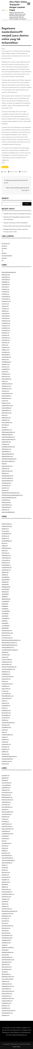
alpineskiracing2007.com (8, 976)
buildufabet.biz (5, 628)
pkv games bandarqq (7, 255)
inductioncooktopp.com (7, 478)
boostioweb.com (6, 277)
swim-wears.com (6, 804)
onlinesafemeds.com (7, 567)
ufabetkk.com (5, 887)
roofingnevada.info (6, 483)
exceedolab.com (6, 369)
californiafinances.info (7, 938)
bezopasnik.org (5, 921)
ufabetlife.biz (5, 596)
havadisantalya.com (6, 533)
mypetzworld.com (6, 679)
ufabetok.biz (5, 621)
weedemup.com (5, 468)
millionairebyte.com (6, 507)
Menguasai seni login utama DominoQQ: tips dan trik (16, 181)
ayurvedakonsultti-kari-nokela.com (10, 650)
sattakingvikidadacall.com (8, 454)
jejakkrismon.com (6, 882)
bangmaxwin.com (6, 928)
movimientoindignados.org (8, 722)
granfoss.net (5, 972)
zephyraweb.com (6, 316)
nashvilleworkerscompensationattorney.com (12, 495)
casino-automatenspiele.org (8, 860)
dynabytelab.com (6, 284)
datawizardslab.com (6, 379)
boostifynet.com (5, 333)
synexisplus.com (5, 289)
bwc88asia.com (5, 686)
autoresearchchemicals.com (8, 1010)
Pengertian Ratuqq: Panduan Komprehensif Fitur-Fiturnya (17, 214)
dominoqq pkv (16, 1030)
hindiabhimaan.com (6, 1003)
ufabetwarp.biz (5, 572)
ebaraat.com (5, 550)
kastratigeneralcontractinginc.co (9, 642)
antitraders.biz (5, 652)
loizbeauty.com (5, 875)
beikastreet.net (5, 778)
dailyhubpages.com (6, 449)
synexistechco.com (6, 301)
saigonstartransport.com (7, 925)
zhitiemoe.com (5, 739)
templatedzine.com (6, 710)
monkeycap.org (5, 838)
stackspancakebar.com (7, 957)
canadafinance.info (6, 940)
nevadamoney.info (6, 942)
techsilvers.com (5, 703)
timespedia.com (5, 879)
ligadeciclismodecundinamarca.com (10, 493)
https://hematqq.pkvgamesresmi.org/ (18, 1035)
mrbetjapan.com (6, 899)
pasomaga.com (5, 754)
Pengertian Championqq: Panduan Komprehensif (15, 223)
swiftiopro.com (5, 359)
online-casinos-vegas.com (8, 991)
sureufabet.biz (5, 608)
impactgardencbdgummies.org (9, 756)
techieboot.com (5, 538)
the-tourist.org (5, 846)
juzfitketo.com (5, 751)
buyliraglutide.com (6, 565)
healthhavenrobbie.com (7, 434)
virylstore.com (5, 819)
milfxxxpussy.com (6, 725)
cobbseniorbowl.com (7, 662)
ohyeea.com (5, 737)
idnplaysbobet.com (6, 451)
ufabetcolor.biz (5, 592)
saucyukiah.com (5, 775)
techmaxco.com (5, 367)
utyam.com (4, 732)
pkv (2, 260)
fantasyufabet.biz (6, 579)
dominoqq (4, 248)
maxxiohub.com (5, 313)
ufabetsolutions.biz (6, 599)
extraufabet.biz (5, 594)
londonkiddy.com (6, 500)
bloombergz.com (6, 853)
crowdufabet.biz (6, 625)
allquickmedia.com (6, 889)
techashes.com (5, 529)
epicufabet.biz (5, 616)
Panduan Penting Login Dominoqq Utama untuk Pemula (17, 226)
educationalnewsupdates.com (9, 272)
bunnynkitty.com (5, 918)
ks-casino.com (5, 691)
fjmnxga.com (5, 923)
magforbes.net (5, 836)
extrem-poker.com (6, 688)
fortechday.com (5, 509)
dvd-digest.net (5, 950)
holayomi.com (5, 490)
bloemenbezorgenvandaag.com (9, 911)
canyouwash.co (5, 531)
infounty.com (5, 681)
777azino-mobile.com (7, 659)
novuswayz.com (5, 342)
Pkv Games (24, 172)
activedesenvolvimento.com (8, 446)
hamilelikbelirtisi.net (6, 362)
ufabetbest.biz (5, 606)
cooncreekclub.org (6, 785)
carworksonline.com (7, 814)
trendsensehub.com (6, 410)
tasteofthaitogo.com (6, 916)
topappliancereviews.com (8, 998)
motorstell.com (5, 821)
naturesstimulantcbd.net (7, 759)
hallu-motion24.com (7, 967)
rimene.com (4, 945)
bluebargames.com (6, 795)
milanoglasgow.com (7, 962)
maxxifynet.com (5, 294)
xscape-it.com (5, 657)
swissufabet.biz (5, 584)
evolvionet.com (5, 287)
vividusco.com (5, 306)
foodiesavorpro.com (7, 388)
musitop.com (5, 730)
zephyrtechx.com (6, 337)
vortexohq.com (5, 391)
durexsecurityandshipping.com (9, 667)
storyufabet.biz (5, 613)
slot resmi (7, 1027)
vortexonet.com (5, 291)
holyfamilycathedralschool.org (9, 497)
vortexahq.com (5, 308)
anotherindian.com (6, 744)
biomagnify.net (5, 764)
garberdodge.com (6, 802)
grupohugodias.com (7, 698)
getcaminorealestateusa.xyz (8, 512)
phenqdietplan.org (6, 715)
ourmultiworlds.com (6, 783)
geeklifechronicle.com (7, 384)
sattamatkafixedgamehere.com (9, 459)
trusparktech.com (6, 328)
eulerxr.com (4, 415)
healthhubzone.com (6, 548)
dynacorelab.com (6, 299)
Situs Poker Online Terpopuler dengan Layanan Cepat (18, 5)
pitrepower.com (5, 981)
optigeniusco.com (6, 321)
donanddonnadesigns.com (8, 437)
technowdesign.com (7, 664)
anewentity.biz (5, 901)
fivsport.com (5, 708)
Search (5, 198)
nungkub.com (5, 742)
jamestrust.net (5, 867)
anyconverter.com (6, 877)
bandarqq (4, 253)
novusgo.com (5, 400)
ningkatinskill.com (6, 705)
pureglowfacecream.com (8, 894)
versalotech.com (6, 364)
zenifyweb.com (5, 425)
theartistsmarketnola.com (8, 952)
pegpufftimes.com (6, 787)
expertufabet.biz (5, 577)
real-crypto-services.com (8, 676)
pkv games (5, 167)
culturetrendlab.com (6, 408)
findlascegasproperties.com (8, 432)
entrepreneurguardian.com (8, 461)
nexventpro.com (5, 335)
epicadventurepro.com (7, 393)
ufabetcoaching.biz (6, 502)
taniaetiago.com (5, 749)
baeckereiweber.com (7, 524)
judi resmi (13, 1027)
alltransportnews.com (7, 630)
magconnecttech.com (7, 422)
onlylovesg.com (5, 444)
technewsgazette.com (7, 892)
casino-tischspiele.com (7, 862)
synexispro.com (5, 488)
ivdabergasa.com (6, 671)
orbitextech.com (5, 420)
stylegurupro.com (6, 376)
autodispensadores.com (7, 476)
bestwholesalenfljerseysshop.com (9, 645)
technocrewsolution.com (8, 829)
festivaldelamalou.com (7, 797)
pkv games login (6, 243)
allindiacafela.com (6, 974)
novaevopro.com (6, 325)
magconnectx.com (6, 485)
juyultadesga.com (6, 674)
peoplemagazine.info (7, 526)
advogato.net (5, 848)
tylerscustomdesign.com (7, 812)
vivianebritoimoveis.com (7, 833)
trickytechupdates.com (7, 1001)
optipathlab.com (5, 282)
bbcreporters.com (6, 635)
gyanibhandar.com (6, 570)
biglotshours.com (6, 562)
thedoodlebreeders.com (7, 696)
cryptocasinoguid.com (7, 638)
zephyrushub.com (6, 279)
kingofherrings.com (6, 896)
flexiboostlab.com (6, 354)
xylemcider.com (5, 747)
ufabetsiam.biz (5, 582)
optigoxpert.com (6, 340)
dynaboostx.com (6, 347)
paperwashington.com (7, 466)
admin (4, 172)
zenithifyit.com (5, 311)
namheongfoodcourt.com (8, 959)
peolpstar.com (5, 809)
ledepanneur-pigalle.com (8, 947)
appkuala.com (5, 904)
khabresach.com (6, 1005)
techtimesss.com (5, 816)
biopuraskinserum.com (7, 935)
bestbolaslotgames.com (7, 456)
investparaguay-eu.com (7, 684)
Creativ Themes (16, 1046)
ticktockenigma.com (6, 413)
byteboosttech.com (6, 555)
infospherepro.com (6, 386)
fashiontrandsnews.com (7, 633)
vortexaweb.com (6, 318)
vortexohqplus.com (6, 357)
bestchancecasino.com (7, 471)
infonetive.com (5, 930)
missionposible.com (6, 988)
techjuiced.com (5, 553)
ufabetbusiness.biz (6, 587)
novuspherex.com (6, 323)
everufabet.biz (5, 623)
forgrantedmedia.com (7, 807)
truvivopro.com (5, 304)
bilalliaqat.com (5, 473)
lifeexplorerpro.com (6, 398)
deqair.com (4, 701)
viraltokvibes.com (6, 831)
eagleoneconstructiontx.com (8, 439)
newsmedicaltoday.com (7, 480)
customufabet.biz (6, 611)
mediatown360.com (7, 984)
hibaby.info (4, 463)
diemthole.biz (5, 884)
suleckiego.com (5, 1015)
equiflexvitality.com (6, 442)
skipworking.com (6, 872)
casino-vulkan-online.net (7, 979)
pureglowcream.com (7, 909)
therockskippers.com (7, 969)
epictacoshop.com (6, 933)
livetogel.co (4, 427)
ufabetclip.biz (5, 575)
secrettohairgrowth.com (7, 913)
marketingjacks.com (6, 996)
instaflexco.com (5, 350)
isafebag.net (4, 850)
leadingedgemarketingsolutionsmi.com (11, 640)
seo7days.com (5, 906)
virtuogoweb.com (6, 560)
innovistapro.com (6, 352)
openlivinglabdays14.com (8, 647)
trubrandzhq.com (6, 330)
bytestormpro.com (6, 403)
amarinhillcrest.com (6, 843)
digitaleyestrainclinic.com (8, 986)
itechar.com (4, 543)
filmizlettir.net (5, 780)
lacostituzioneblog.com (7, 734)
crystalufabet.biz (5, 618)
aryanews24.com (6, 654)
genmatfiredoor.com (7, 430)
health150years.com (7, 824)
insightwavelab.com (6, 396)
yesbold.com (5, 545)
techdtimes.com (5, 536)
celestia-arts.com (6, 790)
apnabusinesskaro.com (7, 1013)
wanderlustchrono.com (7, 405)
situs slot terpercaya (15, 1032)
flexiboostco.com (6, 274)
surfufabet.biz (5, 604)
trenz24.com (5, 870)
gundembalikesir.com (7, 541)
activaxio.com (5, 371)
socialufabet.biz (5, 601)
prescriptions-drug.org (7, 826)
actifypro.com (5, 345)
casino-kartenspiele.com (7, 858)
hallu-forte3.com (6, 964)
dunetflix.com (5, 720)
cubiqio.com (5, 381)
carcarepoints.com (6, 693)
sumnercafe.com (6, 717)
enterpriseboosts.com (7, 855)
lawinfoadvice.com (6, 713)
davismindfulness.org (7, 505)
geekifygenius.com (6, 417)
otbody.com (4, 865)
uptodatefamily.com (6, 727)
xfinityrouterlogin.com (7, 993)
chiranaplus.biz (5, 955)
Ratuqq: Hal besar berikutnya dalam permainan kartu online (17, 189)
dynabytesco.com (6, 374)
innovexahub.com (6, 296)
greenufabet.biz (5, 589)
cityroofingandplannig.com (8, 669)
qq (2, 251)
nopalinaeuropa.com (7, 761)
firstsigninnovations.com (7, 800)
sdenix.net (4, 841)
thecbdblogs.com (6, 1008)
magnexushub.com (6, 558)
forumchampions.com (7, 792)
